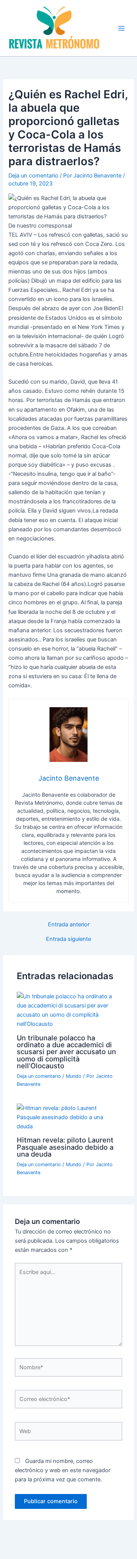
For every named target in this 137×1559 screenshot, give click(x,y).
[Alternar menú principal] (121, 28)
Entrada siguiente (68, 939)
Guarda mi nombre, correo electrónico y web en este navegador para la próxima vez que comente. (62, 1470)
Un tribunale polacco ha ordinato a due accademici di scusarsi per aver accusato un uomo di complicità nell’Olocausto (66, 1051)
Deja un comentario (33, 175)
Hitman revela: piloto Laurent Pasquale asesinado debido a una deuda (65, 1147)
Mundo (73, 1076)
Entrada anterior (68, 925)
